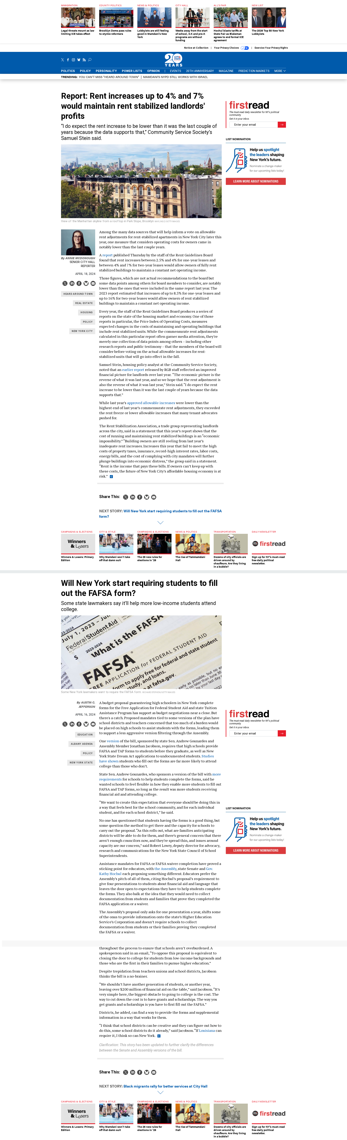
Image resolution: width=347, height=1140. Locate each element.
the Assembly (165, 868)
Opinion (153, 71)
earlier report (133, 369)
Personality (106, 71)
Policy (85, 71)
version (113, 740)
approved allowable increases (151, 402)
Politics (68, 71)
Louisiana (207, 1030)
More (279, 71)
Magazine (226, 71)
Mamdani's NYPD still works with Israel (175, 77)
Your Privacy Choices (227, 47)
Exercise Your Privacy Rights (271, 47)
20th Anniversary (200, 71)
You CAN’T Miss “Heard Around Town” (109, 77)
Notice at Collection (196, 47)
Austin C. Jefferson (86, 704)
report (107, 255)
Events (175, 71)
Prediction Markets (254, 71)
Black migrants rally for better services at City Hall (165, 1086)
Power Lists (132, 71)
